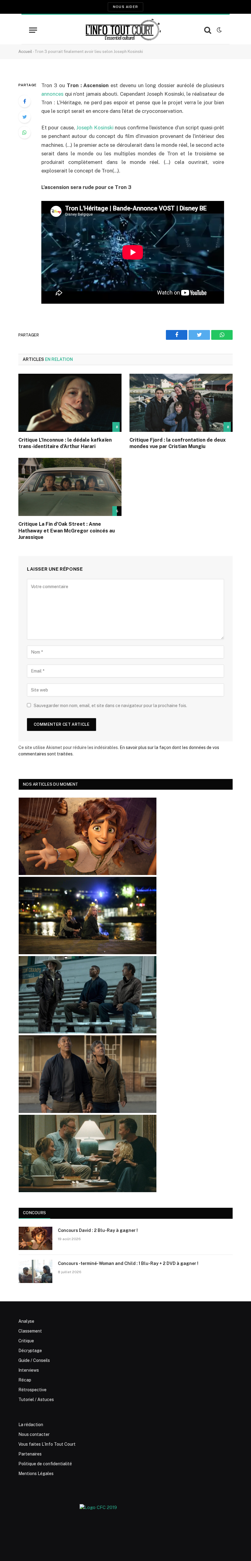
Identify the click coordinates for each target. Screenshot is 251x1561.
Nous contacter (34, 1434)
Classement (30, 1331)
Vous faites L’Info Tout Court (47, 1444)
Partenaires (30, 1454)
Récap (24, 1379)
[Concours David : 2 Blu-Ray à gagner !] (35, 1238)
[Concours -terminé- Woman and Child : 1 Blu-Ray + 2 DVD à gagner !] (35, 1271)
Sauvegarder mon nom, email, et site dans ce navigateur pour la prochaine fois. (110, 705)
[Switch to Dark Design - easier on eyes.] (218, 30)
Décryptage (30, 1350)
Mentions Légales (36, 1473)
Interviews (28, 1370)
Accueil (25, 51)
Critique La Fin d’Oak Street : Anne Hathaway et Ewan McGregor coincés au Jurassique (66, 530)
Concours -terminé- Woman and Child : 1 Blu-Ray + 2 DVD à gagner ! (128, 1263)
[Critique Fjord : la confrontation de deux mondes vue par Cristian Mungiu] (181, 403)
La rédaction (30, 1424)
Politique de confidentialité (45, 1463)
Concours (34, 1213)
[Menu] (33, 30)
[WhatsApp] (24, 132)
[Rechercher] (207, 30)
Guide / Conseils (34, 1360)
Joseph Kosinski (94, 127)
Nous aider (125, 7)
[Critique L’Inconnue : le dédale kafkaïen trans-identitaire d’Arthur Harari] (70, 403)
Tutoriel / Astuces (36, 1399)
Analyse (26, 1321)
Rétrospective (32, 1389)
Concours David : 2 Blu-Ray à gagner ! (98, 1230)
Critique (26, 1340)
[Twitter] (24, 117)
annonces (52, 94)
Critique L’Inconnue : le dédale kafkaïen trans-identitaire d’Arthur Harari (65, 443)
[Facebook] (24, 101)
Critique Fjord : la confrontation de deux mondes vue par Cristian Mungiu (177, 443)
